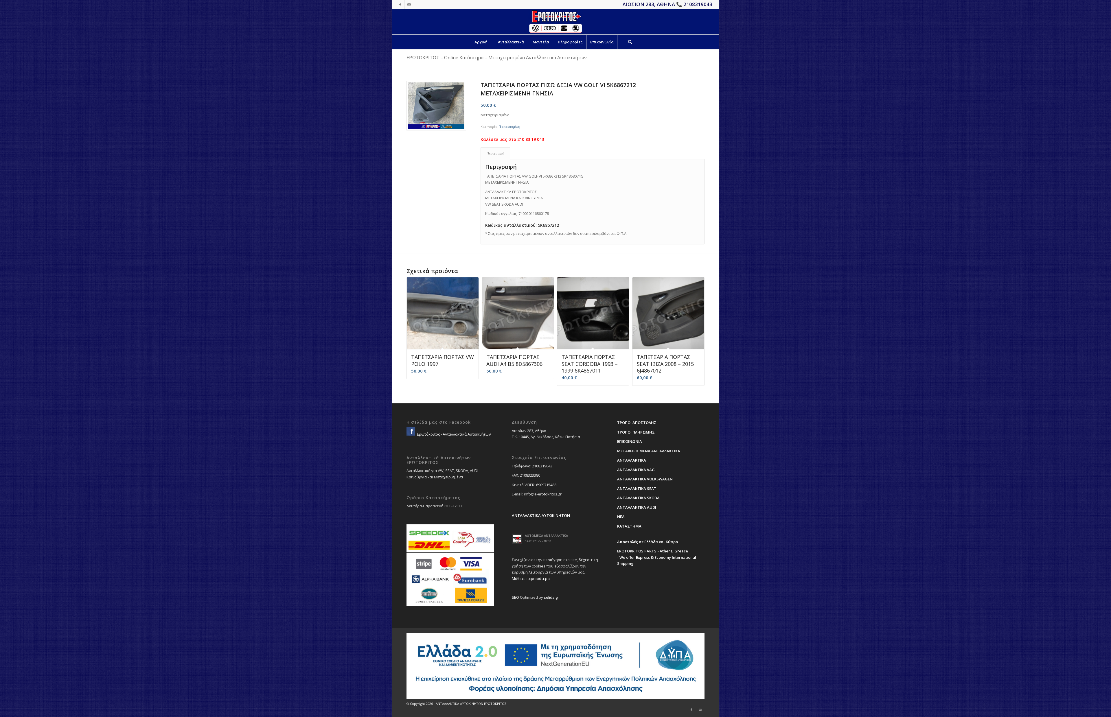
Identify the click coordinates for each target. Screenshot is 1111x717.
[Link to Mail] (409, 4)
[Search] (630, 42)
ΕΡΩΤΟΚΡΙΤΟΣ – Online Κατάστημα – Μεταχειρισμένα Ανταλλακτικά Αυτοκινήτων (496, 57)
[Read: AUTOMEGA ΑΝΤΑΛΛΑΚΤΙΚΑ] (517, 539)
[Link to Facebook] (400, 4)
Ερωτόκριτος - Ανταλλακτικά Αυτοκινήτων (453, 434)
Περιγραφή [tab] (495, 153)
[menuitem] (481, 42)
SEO (515, 597)
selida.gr (551, 597)
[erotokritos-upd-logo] (555, 21)
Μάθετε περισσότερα (531, 578)
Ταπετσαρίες (509, 126)
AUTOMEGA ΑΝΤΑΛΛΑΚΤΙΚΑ (546, 535)
